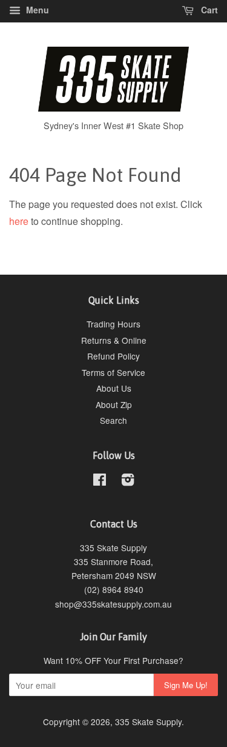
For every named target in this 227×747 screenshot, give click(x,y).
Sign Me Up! (186, 685)
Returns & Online (113, 340)
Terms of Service (113, 372)
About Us (113, 388)
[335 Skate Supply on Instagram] (127, 481)
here (18, 221)
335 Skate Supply (148, 721)
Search (113, 420)
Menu (36, 10)
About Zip (114, 404)
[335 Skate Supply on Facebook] (100, 481)
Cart (208, 10)
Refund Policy (113, 356)
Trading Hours (113, 324)
